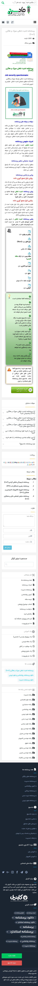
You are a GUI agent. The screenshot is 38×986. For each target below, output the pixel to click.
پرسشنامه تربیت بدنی (28, 795)
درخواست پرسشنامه (26, 609)
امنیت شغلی (23, 79)
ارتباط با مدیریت (30, 838)
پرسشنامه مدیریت (26, 590)
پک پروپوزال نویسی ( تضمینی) (22, 637)
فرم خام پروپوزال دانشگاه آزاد (23, 619)
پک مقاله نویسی (27, 641)
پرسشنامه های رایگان (28, 776)
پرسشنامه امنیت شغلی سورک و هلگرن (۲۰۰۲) (19, 670)
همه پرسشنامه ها (26, 580)
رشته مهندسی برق (26, 728)
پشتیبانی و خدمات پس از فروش (25, 833)
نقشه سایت (11, 955)
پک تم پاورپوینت (27, 656)
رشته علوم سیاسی (26, 724)
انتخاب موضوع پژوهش (25, 604)
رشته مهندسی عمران (26, 733)
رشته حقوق (28, 743)
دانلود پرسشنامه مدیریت (26, 680)
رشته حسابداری (27, 704)
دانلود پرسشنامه (24, 917)
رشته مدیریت (28, 695)
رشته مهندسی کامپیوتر (25, 738)
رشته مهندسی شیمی (25, 753)
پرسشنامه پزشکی (30, 791)
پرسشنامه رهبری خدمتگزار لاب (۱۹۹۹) (18, 486)
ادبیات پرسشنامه (27, 585)
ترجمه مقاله (28, 599)
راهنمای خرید (28, 614)
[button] (19, 412)
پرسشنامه (28, 927)
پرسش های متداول (29, 824)
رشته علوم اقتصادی (26, 700)
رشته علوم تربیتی (27, 714)
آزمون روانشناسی (26, 594)
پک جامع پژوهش (26, 651)
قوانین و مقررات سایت (28, 828)
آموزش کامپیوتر (30, 856)
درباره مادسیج (31, 814)
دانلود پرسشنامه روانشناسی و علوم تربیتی (21, 675)
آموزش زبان (31, 852)
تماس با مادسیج (30, 819)
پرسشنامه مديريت (12, 941)
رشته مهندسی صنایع (26, 748)
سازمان (18, 131)
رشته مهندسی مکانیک (25, 758)
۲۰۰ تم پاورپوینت (27, 623)
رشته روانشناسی (27, 709)
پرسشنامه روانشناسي (28, 941)
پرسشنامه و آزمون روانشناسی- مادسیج (19, 10)
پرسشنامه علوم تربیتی (28, 800)
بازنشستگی (14, 148)
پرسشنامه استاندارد (21, 931)
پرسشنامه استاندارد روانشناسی (28, 937)
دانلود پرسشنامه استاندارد (26, 922)
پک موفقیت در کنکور (25, 646)
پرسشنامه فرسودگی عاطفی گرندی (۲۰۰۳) (16, 482)
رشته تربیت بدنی (27, 719)
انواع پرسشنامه (20, 913)
